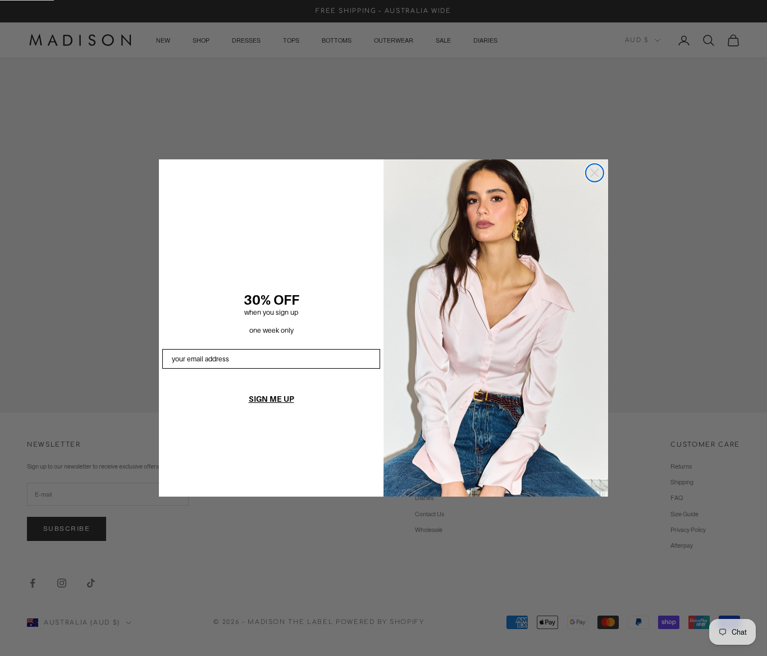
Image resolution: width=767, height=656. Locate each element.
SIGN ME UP (271, 398)
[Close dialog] (595, 173)
